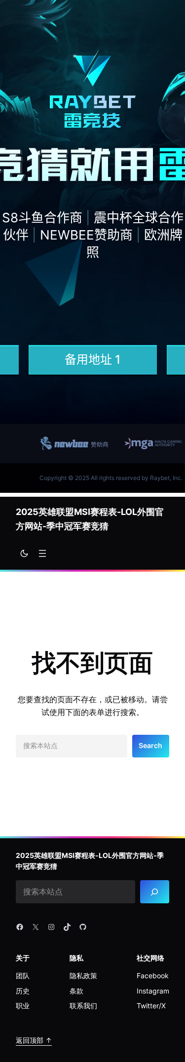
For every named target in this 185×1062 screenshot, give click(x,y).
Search (150, 745)
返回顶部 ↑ (34, 1040)
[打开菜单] (42, 553)
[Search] (154, 891)
